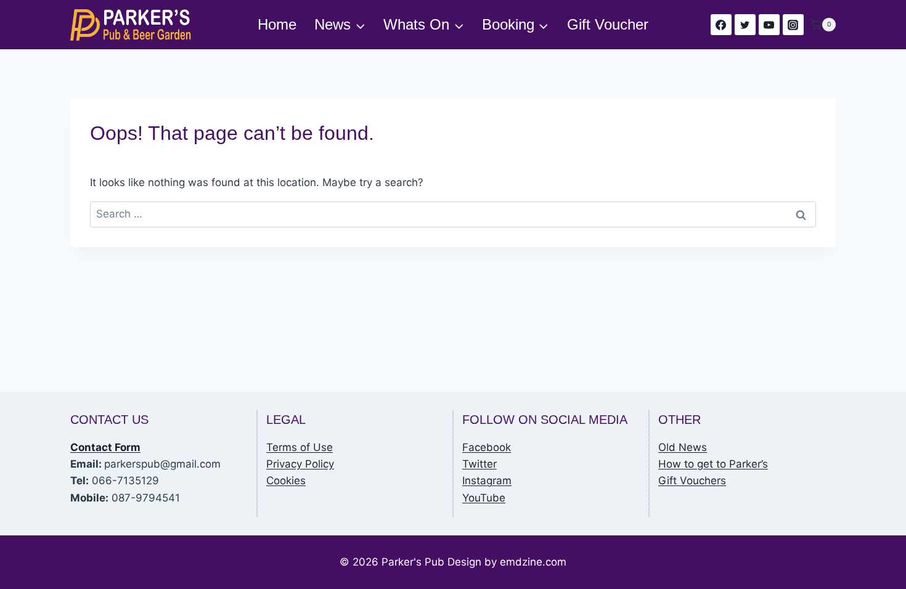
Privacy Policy (300, 464)
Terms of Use (299, 447)
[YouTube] (769, 24)
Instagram (487, 480)
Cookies (286, 480)
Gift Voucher (607, 24)
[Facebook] (721, 24)
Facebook (486, 447)
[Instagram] (793, 24)
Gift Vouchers (692, 480)
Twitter (479, 464)
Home (277, 24)
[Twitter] (745, 24)
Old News (682, 447)
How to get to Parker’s (713, 464)
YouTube (483, 498)
